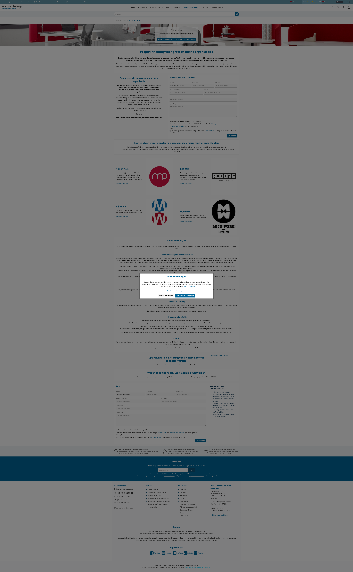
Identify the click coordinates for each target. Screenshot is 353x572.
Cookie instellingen (166, 296)
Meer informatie (189, 286)
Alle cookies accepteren (185, 296)
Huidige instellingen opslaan (176, 291)
